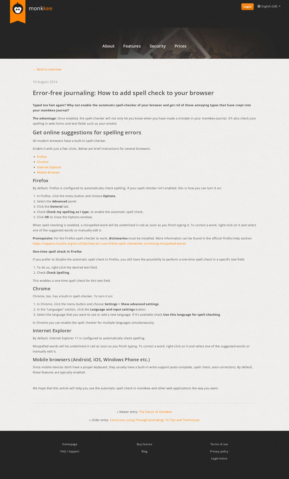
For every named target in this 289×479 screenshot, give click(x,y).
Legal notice (219, 458)
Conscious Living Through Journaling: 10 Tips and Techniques (155, 420)
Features (132, 46)
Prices (181, 46)
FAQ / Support (69, 451)
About (108, 46)
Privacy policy (219, 451)
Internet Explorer (49, 167)
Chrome (43, 162)
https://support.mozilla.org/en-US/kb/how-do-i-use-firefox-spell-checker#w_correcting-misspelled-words (109, 243)
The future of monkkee (155, 412)
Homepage (69, 444)
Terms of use (219, 444)
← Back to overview (47, 69)
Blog (144, 451)
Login (248, 7)
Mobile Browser (48, 172)
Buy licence (144, 444)
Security (158, 46)
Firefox (42, 157)
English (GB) (269, 6)
